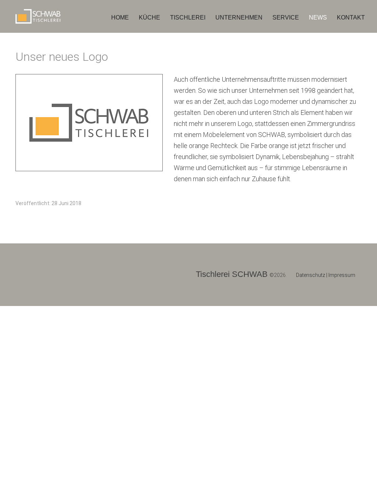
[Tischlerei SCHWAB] (41, 15)
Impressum (341, 275)
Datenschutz (311, 275)
